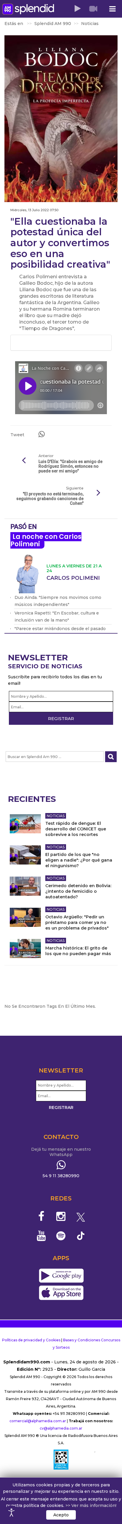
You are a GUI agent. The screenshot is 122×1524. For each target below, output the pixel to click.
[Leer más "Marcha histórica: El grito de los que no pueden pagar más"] (25, 948)
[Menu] (112, 9)
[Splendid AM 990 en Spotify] (61, 1235)
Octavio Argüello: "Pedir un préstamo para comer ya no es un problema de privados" (77, 922)
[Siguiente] (98, 493)
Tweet (17, 434)
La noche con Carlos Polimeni (45, 540)
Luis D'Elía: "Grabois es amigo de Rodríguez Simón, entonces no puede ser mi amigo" (70, 466)
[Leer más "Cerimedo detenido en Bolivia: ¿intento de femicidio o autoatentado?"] (25, 886)
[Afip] (61, 1460)
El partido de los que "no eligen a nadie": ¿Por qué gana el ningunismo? (78, 860)
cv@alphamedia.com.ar (61, 1428)
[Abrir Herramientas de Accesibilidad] (11, 1512)
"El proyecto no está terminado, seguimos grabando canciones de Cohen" (50, 499)
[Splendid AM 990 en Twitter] (80, 1216)
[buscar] (111, 756)
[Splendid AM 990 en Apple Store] (61, 1292)
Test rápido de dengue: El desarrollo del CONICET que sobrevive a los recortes (75, 829)
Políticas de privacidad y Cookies (31, 1340)
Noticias (56, 816)
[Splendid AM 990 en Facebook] (41, 1216)
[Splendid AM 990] (28, 8)
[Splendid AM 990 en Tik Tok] (80, 1235)
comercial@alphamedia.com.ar (37, 1421)
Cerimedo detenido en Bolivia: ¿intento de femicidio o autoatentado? (78, 891)
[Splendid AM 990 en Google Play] (61, 1275)
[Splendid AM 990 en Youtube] (41, 1235)
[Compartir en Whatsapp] (41, 434)
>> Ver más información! (90, 1505)
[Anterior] (24, 460)
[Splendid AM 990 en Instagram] (61, 1216)
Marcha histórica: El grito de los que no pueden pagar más (78, 950)
